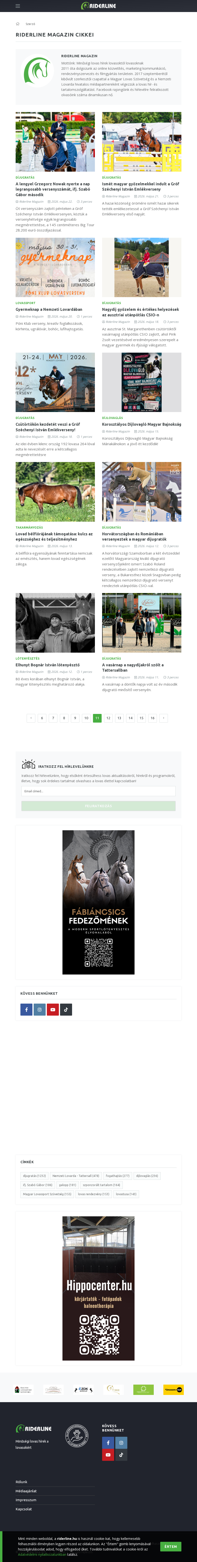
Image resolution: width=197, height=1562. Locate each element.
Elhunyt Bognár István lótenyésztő (48, 665)
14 (130, 718)
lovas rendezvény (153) (93, 1194)
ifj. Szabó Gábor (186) (37, 1185)
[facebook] (26, 1010)
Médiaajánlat (26, 1491)
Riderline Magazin (31, 202)
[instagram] (40, 1010)
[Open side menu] (18, 6)
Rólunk (21, 1482)
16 (152, 718)
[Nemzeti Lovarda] (53, 1390)
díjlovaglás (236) (147, 1175)
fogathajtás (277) (117, 1175)
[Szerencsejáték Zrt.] (143, 1390)
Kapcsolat (24, 1509)
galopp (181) (67, 1185)
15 (141, 718)
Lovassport (26, 303)
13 (119, 718)
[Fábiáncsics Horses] (113, 1390)
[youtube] (53, 1010)
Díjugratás (25, 177)
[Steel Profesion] (83, 1390)
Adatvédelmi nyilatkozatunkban (42, 1554)
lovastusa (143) (126, 1194)
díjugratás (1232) (34, 1175)
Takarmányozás (29, 527)
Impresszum (26, 1500)
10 (86, 718)
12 (108, 718)
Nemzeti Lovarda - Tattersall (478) (76, 1175)
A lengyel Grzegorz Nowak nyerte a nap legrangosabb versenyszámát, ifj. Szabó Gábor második (53, 189)
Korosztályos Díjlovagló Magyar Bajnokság (141, 424)
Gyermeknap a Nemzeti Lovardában (49, 309)
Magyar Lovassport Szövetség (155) (47, 1194)
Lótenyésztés (27, 658)
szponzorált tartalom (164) (101, 1185)
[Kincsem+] (173, 1390)
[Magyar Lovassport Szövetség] (23, 1390)
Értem (171, 1547)
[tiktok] (66, 1010)
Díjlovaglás (112, 417)
